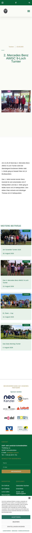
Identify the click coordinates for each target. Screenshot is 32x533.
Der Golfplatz (6, 488)
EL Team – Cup (8, 313)
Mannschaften (6, 495)
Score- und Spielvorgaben (21, 492)
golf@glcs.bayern (13, 452)
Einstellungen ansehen (16, 526)
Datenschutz (14, 530)
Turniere (11, 46)
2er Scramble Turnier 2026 (12, 250)
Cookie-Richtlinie (7, 530)
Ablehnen (16, 522)
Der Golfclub (5, 485)
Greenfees (19, 489)
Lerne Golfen (5, 491)
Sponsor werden (16, 392)
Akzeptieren (16, 517)
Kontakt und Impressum (23, 530)
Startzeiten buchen (22, 485)
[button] (29, 498)
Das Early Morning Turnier (12, 344)
